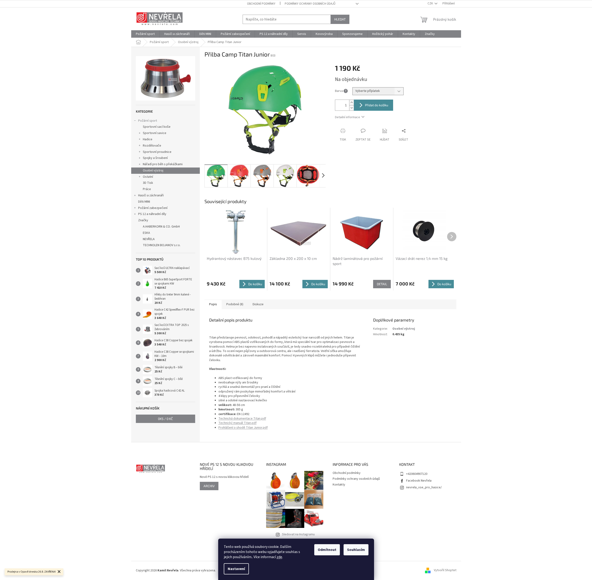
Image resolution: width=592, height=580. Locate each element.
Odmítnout (327, 549)
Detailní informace (347, 117)
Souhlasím (356, 549)
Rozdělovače (152, 145)
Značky (143, 220)
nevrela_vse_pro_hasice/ (424, 487)
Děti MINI (144, 201)
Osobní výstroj (153, 170)
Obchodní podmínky (261, 4)
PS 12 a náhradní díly (152, 214)
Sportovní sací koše (157, 126)
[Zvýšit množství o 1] (351, 102)
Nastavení (236, 568)
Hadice (147, 139)
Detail (382, 284)
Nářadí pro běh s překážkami (163, 164)
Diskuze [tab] (258, 304)
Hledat (340, 19)
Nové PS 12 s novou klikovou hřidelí (224, 477)
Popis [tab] (213, 304)
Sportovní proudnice (157, 152)
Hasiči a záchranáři (151, 195)
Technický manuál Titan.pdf (237, 423)
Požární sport (147, 120)
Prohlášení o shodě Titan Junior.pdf (243, 427)
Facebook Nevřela (418, 480)
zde (279, 557)
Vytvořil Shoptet (445, 570)
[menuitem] (145, 34)
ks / (165, 419)
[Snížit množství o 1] (351, 108)
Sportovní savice (154, 133)
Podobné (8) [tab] (234, 304)
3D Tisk (148, 183)
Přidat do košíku (376, 105)
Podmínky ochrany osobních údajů (310, 4)
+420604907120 (416, 474)
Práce (147, 189)
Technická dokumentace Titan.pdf (242, 418)
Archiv (209, 486)
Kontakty (339, 484)
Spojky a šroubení (155, 158)
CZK (431, 3)
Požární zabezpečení (152, 208)
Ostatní (148, 176)
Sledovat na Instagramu (298, 534)
